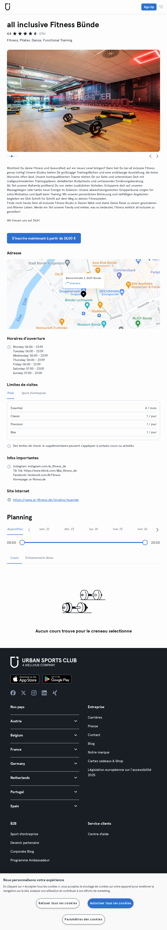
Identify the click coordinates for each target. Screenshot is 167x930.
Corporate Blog (22, 851)
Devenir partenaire (24, 842)
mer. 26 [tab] (142, 529)
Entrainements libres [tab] (39, 558)
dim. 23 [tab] (69, 529)
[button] (44, 721)
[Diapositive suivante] (157, 156)
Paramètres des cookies (83, 919)
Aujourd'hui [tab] (15, 529)
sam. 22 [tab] (44, 529)
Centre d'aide (98, 834)
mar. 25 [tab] (117, 529)
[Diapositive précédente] (150, 156)
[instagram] (34, 692)
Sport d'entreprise (24, 834)
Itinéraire (75, 283)
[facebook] (13, 692)
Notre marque (98, 752)
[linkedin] (44, 692)
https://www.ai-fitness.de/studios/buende (46, 500)
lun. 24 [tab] (93, 529)
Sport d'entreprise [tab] (34, 393)
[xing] (54, 692)
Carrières (95, 717)
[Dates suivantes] (157, 529)
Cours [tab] (14, 558)
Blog (91, 743)
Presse (93, 726)
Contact (94, 735)
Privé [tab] (10, 393)
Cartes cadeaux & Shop (105, 761)
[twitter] (23, 692)
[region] (83, 901)
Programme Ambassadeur (30, 860)
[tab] (7, 156)
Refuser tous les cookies (57, 903)
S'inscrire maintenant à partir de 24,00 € (44, 238)
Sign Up (149, 7)
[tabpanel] (83, 601)
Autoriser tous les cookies (110, 903)
